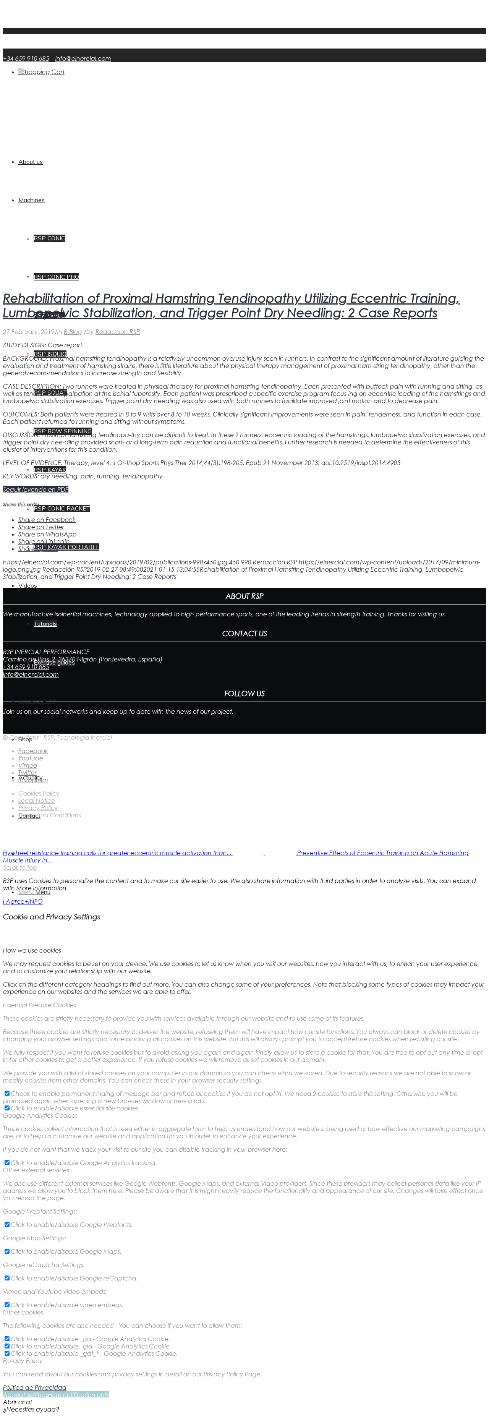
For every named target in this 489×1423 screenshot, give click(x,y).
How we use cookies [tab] (32, 950)
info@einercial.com (83, 58)
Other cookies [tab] (23, 1312)
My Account (36, 9)
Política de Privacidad (34, 1387)
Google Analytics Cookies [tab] (40, 1115)
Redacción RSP (118, 331)
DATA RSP (32, 24)
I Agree (13, 901)
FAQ (24, 17)
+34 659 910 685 (26, 58)
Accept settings (25, 1394)
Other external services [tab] (36, 1169)
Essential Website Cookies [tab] (39, 1004)
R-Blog (73, 331)
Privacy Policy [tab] (23, 1360)
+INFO (33, 901)
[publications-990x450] (192, 278)
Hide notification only (78, 1394)
